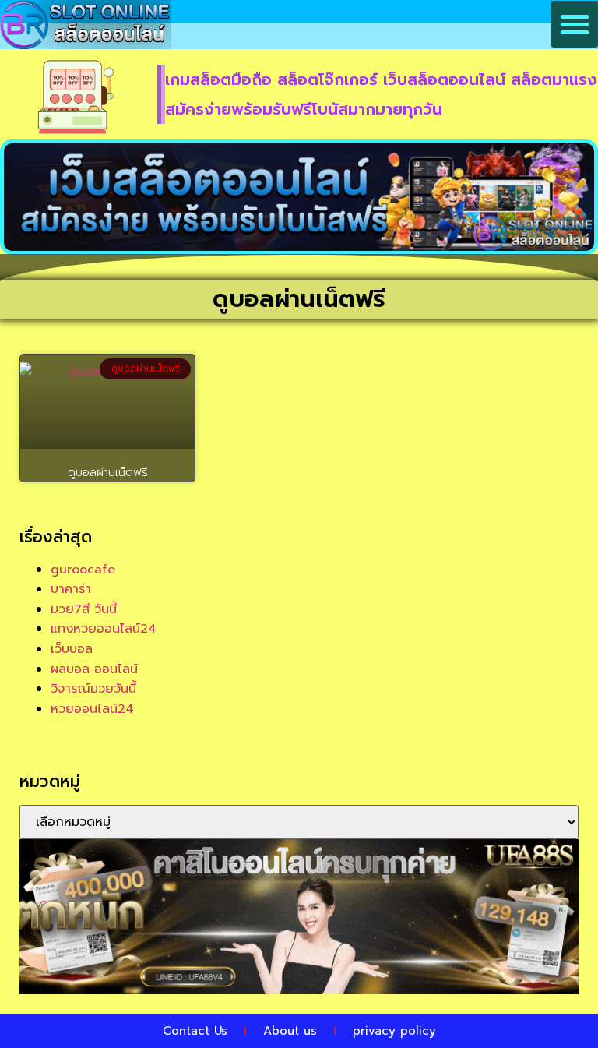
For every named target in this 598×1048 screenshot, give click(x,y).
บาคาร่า (71, 589)
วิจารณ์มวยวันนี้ (93, 688)
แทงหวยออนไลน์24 (104, 628)
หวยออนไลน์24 (92, 709)
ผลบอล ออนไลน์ (94, 669)
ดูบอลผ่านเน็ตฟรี (108, 472)
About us (290, 1030)
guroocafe (83, 569)
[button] (574, 24)
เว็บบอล (72, 649)
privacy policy (394, 1030)
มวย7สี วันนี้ (84, 609)
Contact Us (195, 1030)
